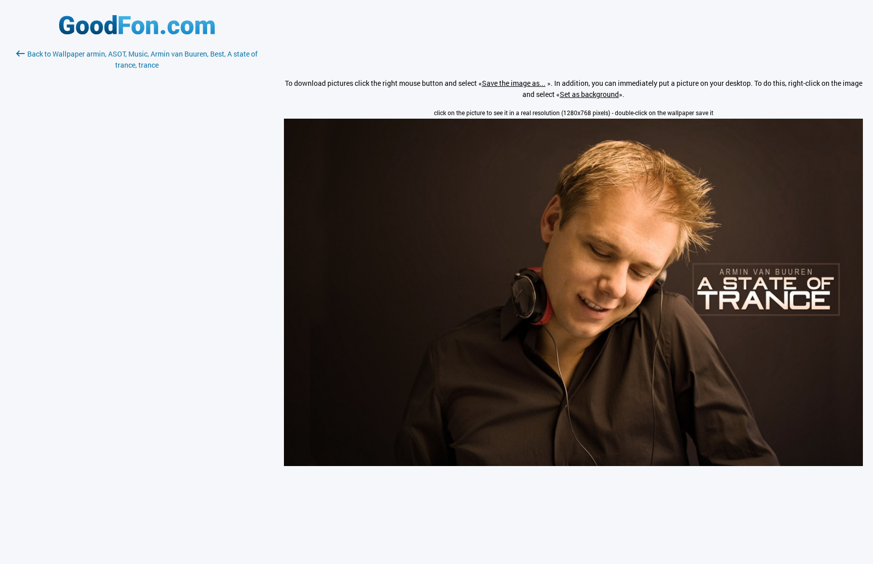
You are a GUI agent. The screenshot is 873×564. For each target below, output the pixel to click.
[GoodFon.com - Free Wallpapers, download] (137, 31)
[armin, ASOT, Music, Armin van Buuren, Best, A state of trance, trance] (573, 463)
